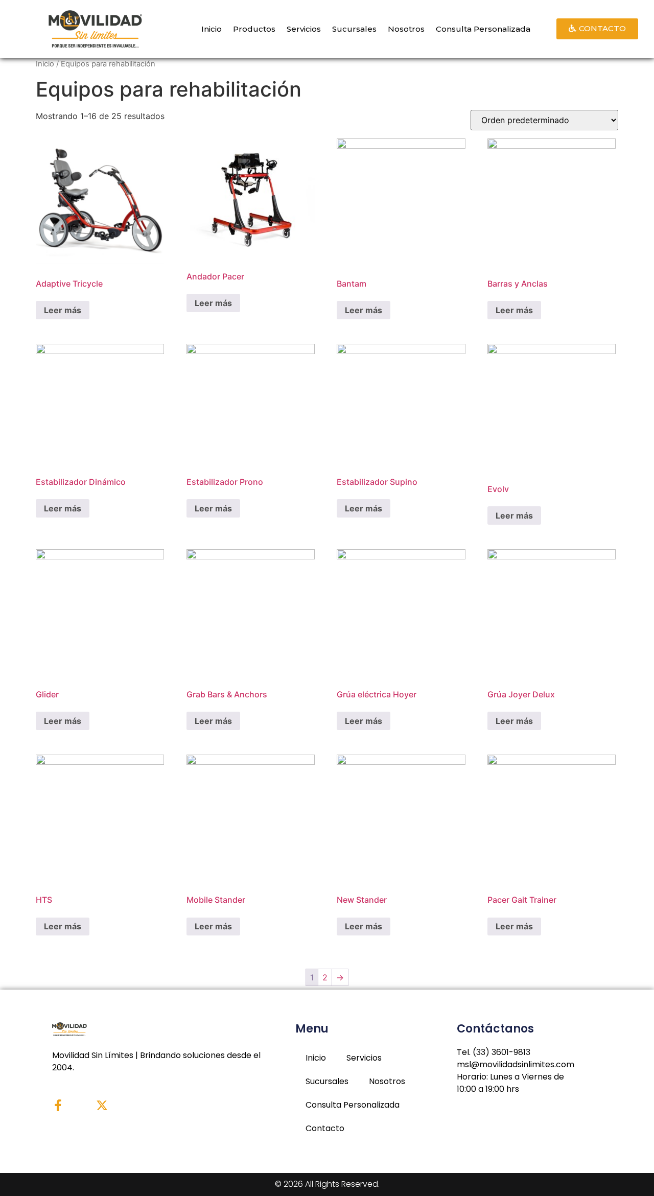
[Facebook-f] (58, 1105)
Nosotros (406, 29)
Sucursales (354, 29)
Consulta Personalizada (483, 29)
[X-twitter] (102, 1105)
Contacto (325, 1128)
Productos (254, 29)
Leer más (62, 310)
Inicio (211, 29)
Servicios (304, 29)
